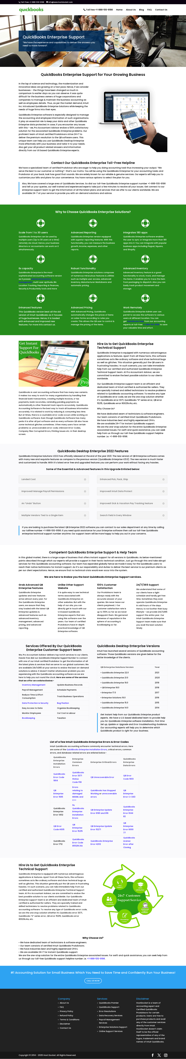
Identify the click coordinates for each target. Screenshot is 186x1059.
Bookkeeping (28, 718)
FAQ (149, 10)
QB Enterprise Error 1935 (58, 793)
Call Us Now (93, 980)
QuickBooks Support (109, 1007)
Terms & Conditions (69, 1019)
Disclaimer (65, 1023)
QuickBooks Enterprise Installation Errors (87, 749)
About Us (131, 10)
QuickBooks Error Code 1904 (59, 777)
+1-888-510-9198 (151, 324)
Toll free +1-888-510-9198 (99, 10)
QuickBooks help (135, 321)
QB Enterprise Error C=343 (129, 793)
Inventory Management (33, 684)
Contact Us (161, 10)
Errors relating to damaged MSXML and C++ (77, 793)
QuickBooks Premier (109, 1003)
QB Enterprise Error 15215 (77, 828)
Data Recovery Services (110, 1015)
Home (119, 10)
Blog (141, 10)
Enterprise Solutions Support (113, 1027)
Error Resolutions (107, 1011)
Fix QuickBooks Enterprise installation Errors (78, 811)
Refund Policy (66, 1015)
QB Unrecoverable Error (102, 777)
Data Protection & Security (35, 703)
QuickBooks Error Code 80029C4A (78, 842)
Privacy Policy (66, 1011)
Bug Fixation (63, 703)
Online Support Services (111, 1031)
